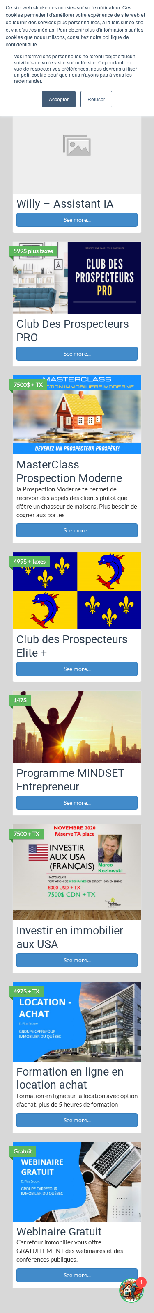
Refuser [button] (96, 99)
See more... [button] (77, 219)
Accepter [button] (59, 99)
